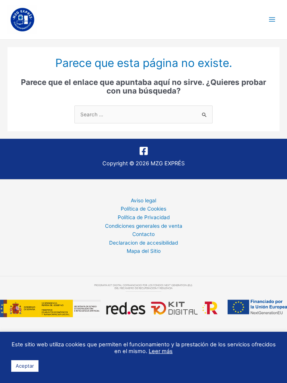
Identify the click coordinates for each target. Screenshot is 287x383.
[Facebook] (143, 151)
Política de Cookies (143, 209)
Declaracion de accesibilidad (143, 243)
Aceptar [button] (25, 366)
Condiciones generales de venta (143, 226)
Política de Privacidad (144, 217)
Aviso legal (143, 200)
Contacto (143, 234)
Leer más (161, 351)
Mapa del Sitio (144, 251)
